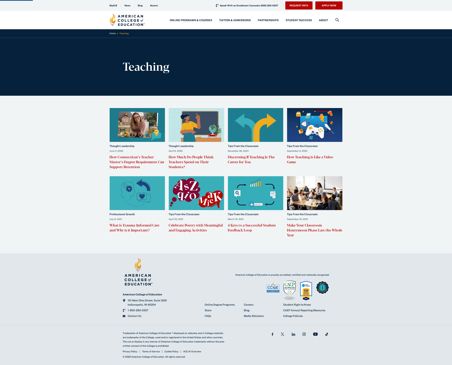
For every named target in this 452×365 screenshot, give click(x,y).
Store (208, 310)
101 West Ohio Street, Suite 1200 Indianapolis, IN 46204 (147, 302)
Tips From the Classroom (243, 146)
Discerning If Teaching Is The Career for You (251, 159)
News (127, 5)
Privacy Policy (130, 351)
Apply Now (329, 5)
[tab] (190, 20)
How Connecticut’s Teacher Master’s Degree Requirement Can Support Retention (136, 161)
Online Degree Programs (220, 304)
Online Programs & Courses (191, 20)
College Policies (293, 315)
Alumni (154, 5)
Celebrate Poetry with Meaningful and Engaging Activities (196, 227)
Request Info (299, 5)
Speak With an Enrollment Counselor (249, 5)
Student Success (299, 20)
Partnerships (268, 20)
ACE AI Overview (192, 351)
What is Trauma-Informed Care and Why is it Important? (134, 227)
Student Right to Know (297, 304)
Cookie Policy (172, 351)
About (323, 20)
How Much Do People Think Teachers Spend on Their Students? (191, 161)
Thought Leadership (121, 146)
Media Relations (254, 315)
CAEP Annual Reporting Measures (304, 310)
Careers (249, 304)
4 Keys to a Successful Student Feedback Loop (252, 227)
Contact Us (134, 315)
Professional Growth (122, 214)
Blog (140, 5)
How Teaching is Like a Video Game (310, 159)
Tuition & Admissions (235, 20)
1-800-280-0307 (138, 310)
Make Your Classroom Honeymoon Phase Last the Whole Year (314, 229)
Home (112, 33)
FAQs (208, 315)
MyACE (113, 5)
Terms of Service (151, 351)
